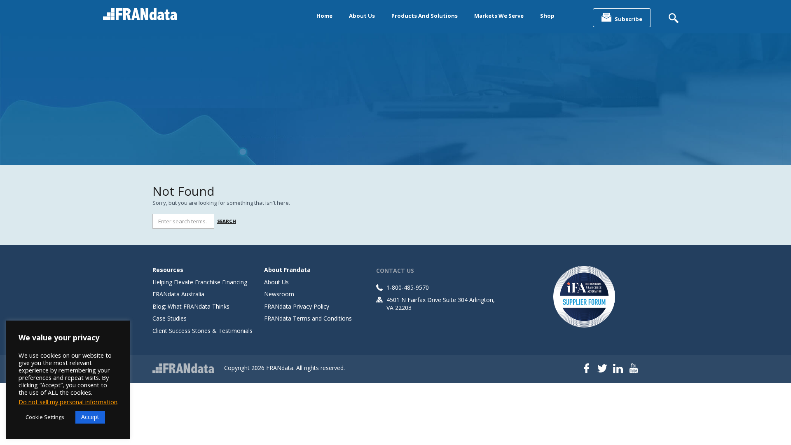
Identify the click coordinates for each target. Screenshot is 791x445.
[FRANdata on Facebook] (587, 369)
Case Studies (169, 318)
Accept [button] (90, 417)
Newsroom (279, 294)
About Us (362, 15)
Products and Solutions (424, 15)
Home (324, 15)
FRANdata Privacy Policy (296, 306)
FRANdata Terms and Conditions (308, 318)
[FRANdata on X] (602, 369)
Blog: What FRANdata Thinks (190, 306)
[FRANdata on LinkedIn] (618, 369)
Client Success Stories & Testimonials (202, 331)
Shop (547, 15)
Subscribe (628, 19)
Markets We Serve (499, 15)
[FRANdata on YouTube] (634, 369)
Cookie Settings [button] (45, 417)
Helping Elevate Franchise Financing (199, 282)
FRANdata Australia (178, 294)
